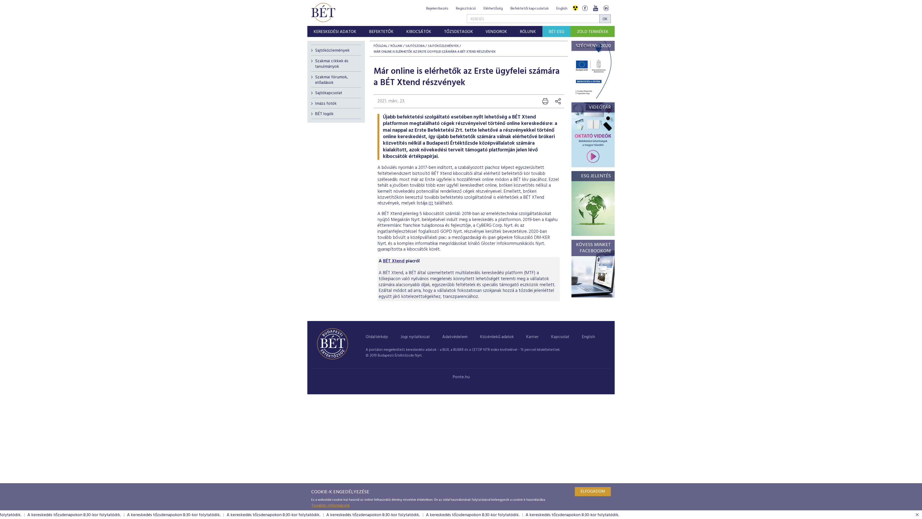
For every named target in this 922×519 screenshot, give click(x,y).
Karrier (532, 337)
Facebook (585, 8)
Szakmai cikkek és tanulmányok (331, 64)
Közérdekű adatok (497, 337)
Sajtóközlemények (332, 50)
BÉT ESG (556, 31)
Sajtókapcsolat (328, 93)
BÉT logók (324, 114)
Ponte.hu (461, 377)
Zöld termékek (592, 31)
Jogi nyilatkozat (415, 337)
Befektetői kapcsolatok (529, 9)
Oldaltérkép (377, 337)
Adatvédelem (454, 337)
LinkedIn (606, 8)
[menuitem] (335, 31)
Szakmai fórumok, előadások (331, 80)
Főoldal (380, 46)
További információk (330, 505)
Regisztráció (466, 9)
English (561, 9)
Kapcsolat (560, 337)
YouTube (595, 8)
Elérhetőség (493, 9)
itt (431, 203)
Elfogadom (593, 491)
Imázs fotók (326, 103)
